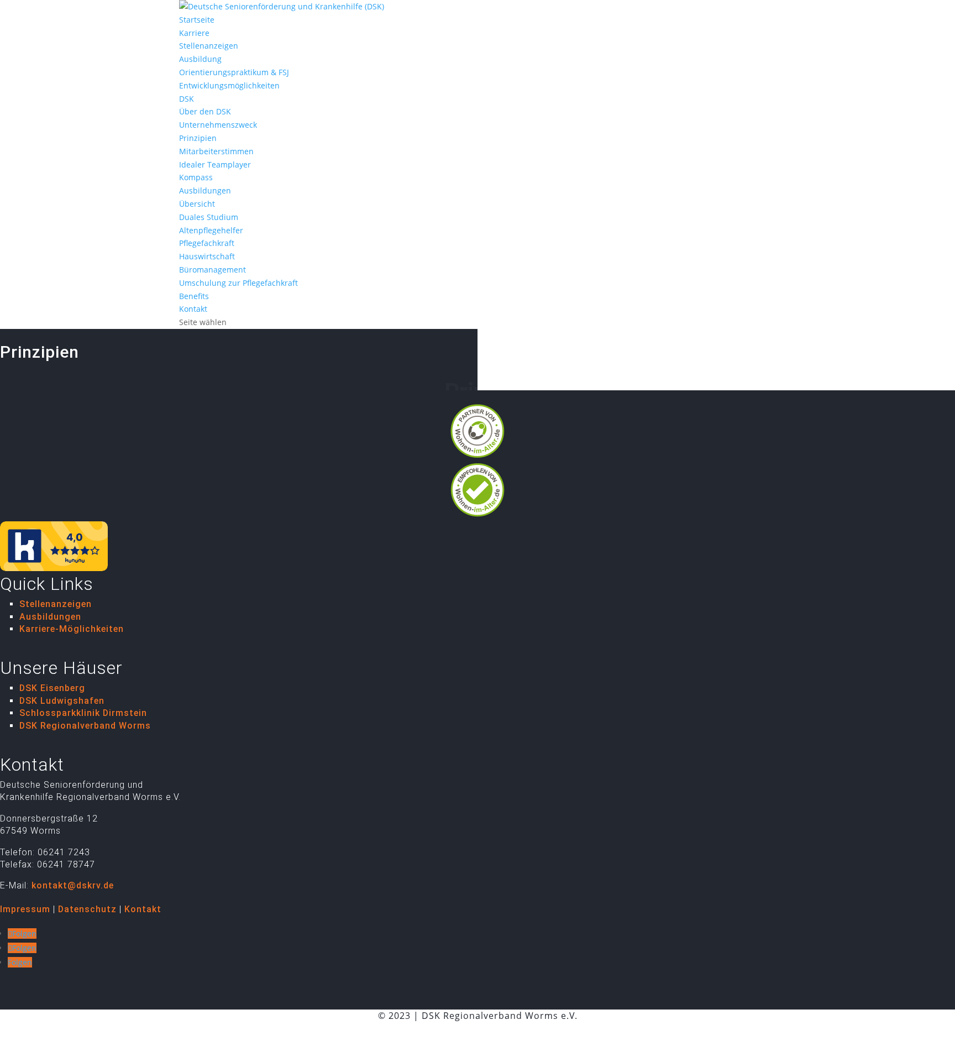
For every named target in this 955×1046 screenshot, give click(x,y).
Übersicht (197, 203)
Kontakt (193, 309)
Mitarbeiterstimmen (216, 151)
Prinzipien (198, 138)
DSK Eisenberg (52, 688)
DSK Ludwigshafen (61, 700)
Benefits (194, 296)
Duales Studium (208, 217)
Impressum (25, 909)
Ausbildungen (205, 190)
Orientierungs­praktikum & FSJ (234, 72)
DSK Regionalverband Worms (85, 725)
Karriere (194, 33)
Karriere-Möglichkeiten (71, 629)
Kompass (196, 177)
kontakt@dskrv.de (73, 885)
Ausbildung (200, 59)
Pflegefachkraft (206, 243)
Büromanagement (212, 269)
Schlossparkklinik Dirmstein (83, 713)
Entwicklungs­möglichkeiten (229, 85)
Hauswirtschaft (207, 256)
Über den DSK (205, 111)
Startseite (196, 19)
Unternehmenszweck (218, 124)
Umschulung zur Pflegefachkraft (238, 283)
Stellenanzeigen (208, 45)
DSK (186, 98)
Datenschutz (87, 909)
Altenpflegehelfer (211, 230)
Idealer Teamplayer (215, 164)
